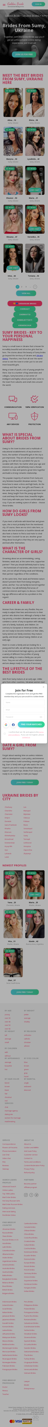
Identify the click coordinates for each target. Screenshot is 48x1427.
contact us (26, 737)
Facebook (13, 725)
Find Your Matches (31, 724)
